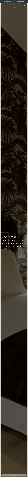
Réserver (14, 475)
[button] (4, 5)
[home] (14, 6)
